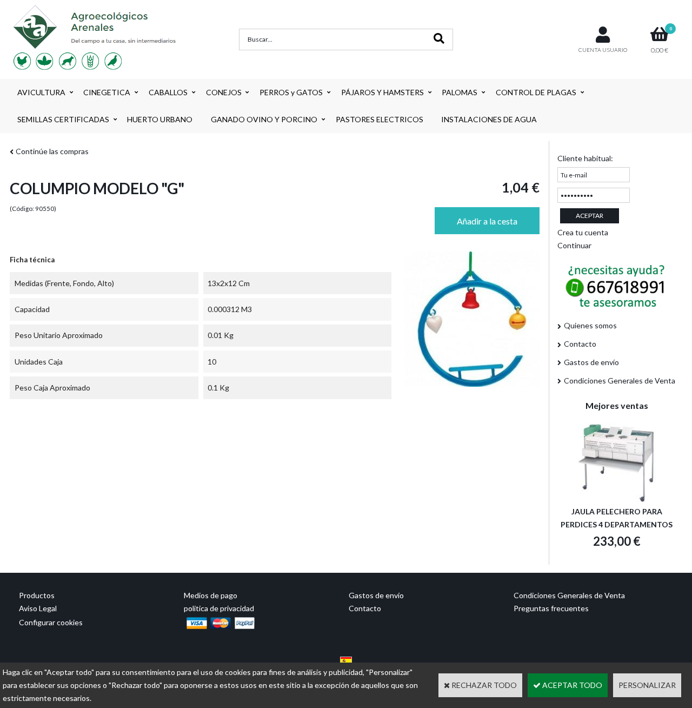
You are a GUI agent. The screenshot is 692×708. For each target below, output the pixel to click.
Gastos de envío (591, 362)
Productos (37, 595)
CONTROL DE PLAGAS (536, 92)
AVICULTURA (41, 92)
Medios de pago (210, 595)
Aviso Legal (38, 608)
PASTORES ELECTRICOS (379, 119)
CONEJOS (224, 92)
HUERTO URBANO (159, 119)
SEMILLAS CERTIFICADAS (63, 119)
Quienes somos (590, 325)
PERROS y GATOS (291, 92)
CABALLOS (168, 92)
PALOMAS (459, 92)
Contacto (580, 343)
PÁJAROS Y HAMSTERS (382, 92)
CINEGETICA (106, 92)
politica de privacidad (219, 608)
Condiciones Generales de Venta (619, 380)
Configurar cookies (51, 622)
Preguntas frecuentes (551, 608)
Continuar (574, 245)
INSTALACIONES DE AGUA (489, 119)
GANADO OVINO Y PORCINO (264, 119)
